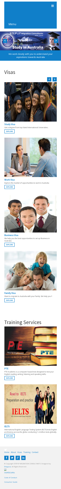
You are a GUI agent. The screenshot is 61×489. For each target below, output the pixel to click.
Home (6, 452)
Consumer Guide (10, 482)
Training (26, 452)
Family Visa (10, 293)
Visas (19, 452)
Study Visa (9, 124)
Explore (9, 131)
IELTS (7, 426)
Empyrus (7, 467)
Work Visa (9, 179)
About (13, 452)
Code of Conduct (10, 477)
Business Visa (11, 235)
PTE (6, 368)
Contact (35, 452)
